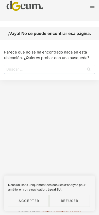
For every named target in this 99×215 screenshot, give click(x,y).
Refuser (69, 201)
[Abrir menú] (92, 6)
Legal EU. (55, 189)
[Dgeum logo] (25, 6)
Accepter (29, 201)
